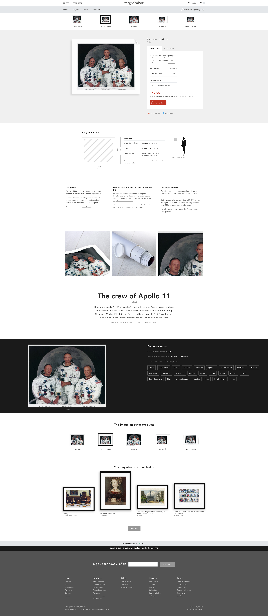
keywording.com (182, 379)
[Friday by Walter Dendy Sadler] (79, 499)
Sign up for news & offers (109, 564)
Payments (68, 590)
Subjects (76, 9)
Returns (67, 596)
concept (233, 373)
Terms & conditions (184, 582)
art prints (171, 63)
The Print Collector (178, 356)
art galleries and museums (123, 201)
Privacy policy (182, 584)
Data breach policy (184, 590)
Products (77, 3)
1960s (151, 367)
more (233, 379)
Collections (96, 9)
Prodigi (200, 607)
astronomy (153, 373)
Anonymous (104, 515)
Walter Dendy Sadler (70, 515)
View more (134, 528)
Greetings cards (99, 596)
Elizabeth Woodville (107, 514)
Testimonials (69, 587)
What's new (97, 599)
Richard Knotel (179, 515)
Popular (65, 9)
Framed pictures (99, 584)
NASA (149, 42)
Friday (65, 514)
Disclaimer (181, 596)
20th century (164, 367)
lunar (207, 379)
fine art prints (86, 207)
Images (66, 3)
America (187, 367)
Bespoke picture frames (82, 609)
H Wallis (139, 515)
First (168, 379)
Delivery (164, 200)
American (199, 367)
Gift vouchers (126, 582)
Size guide (173, 69)
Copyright (181, 593)
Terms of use (181, 587)
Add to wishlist (155, 113)
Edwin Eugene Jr (155, 379)
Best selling (153, 582)
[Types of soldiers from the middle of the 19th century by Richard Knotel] (189, 496)
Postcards (96, 593)
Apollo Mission (226, 367)
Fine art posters (98, 582)
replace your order (179, 209)
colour (222, 373)
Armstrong (241, 367)
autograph (166, 373)
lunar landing (219, 379)
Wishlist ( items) (127, 587)
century (192, 373)
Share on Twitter (170, 113)
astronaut (254, 367)
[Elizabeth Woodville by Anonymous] (115, 491)
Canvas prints (98, 587)
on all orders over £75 (134, 548)
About (67, 584)
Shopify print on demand (195, 609)
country (244, 373)
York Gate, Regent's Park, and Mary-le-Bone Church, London (151, 513)
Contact (68, 582)
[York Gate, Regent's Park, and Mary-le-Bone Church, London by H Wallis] (152, 497)
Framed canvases (99, 590)
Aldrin (176, 367)
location (197, 379)
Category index (154, 593)
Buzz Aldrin (180, 373)
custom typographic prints (100, 609)
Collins (202, 373)
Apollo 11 (211, 367)
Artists (85, 9)
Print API (193, 607)
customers (139, 207)
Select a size (163, 69)
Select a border (156, 80)
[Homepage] (134, 3)
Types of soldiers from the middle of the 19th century (189, 513)
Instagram (152, 596)
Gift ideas (124, 584)
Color (213, 373)
